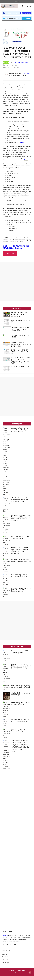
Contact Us (5, 959)
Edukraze (5, 935)
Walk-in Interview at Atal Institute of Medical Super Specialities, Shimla (20, 499)
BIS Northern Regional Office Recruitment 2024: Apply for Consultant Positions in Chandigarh (21, 517)
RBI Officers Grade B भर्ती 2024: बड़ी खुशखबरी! (19, 651)
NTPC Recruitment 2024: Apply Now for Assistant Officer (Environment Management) (19, 550)
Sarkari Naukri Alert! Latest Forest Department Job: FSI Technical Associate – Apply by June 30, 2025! (20, 360)
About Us (4, 954)
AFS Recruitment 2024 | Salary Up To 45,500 (19, 730)
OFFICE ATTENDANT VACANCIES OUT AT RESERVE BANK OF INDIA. (21, 344)
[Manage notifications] (30, 972)
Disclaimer (5, 957)
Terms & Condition (7, 964)
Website (27, 73)
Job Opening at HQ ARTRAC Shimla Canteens (20, 537)
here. (26, 160)
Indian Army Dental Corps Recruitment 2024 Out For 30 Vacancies (21, 561)
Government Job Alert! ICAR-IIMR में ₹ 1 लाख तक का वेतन (20, 720)
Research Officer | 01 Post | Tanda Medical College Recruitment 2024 (20, 430)
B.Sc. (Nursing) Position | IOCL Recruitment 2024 (19, 575)
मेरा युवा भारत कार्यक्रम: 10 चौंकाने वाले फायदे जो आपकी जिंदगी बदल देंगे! (21, 686)
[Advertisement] (17, 281)
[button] (22, 6)
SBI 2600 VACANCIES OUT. (20, 367)
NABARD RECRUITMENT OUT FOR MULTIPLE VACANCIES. (20, 329)
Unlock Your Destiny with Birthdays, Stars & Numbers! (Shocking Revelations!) (21, 666)
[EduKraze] (9, 6)
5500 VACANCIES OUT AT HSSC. (21, 336)
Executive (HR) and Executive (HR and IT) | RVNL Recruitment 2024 (21, 590)
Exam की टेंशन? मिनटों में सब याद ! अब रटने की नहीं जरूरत (20, 703)
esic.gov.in (20, 142)
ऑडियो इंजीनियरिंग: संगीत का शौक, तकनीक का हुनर (20, 694)
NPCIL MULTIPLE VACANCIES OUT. (21, 321)
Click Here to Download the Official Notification (16, 246)
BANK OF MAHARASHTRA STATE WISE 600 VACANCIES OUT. (21, 352)
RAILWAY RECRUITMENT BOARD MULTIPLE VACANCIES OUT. (19, 314)
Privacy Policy (5, 962)
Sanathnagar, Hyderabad (20, 62)
